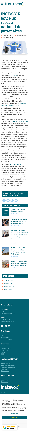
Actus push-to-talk (9, 286)
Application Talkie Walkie (8, 365)
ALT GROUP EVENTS (16, 164)
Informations (4, 350)
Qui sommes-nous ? (6, 348)
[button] (26, 396)
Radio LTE (4, 369)
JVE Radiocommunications (20, 121)
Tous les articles (9, 280)
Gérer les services (14, 413)
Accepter (14, 417)
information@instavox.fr (8, 313)
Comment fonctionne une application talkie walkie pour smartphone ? (19, 221)
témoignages (13, 75)
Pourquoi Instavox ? (6, 363)
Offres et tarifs (5, 371)
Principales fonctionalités (8, 367)
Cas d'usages (4, 335)
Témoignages (5, 337)
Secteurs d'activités (6, 339)
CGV (2, 354)
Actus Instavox (22, 36)
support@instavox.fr (7, 321)
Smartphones (5, 380)
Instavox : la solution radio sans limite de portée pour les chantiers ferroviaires (19, 263)
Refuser (15, 422)
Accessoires (4, 382)
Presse (3, 352)
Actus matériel (8, 289)
